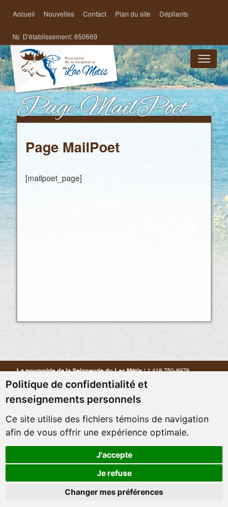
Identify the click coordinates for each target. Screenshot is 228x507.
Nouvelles (59, 13)
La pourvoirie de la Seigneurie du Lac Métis (63, 78)
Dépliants (173, 13)
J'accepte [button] (114, 454)
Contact (94, 13)
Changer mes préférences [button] (114, 491)
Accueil (24, 13)
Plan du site (133, 13)
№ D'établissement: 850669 (55, 36)
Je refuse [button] (114, 473)
